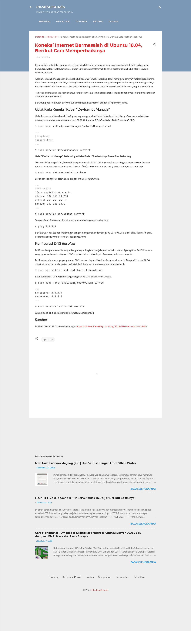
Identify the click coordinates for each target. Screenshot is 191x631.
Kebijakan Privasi (71, 577)
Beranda (44, 21)
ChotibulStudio (50, 7)
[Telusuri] (160, 8)
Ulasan (113, 21)
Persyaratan (122, 577)
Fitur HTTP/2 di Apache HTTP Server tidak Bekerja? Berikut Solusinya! (85, 498)
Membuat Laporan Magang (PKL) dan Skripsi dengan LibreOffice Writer (85, 463)
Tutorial (81, 21)
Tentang (53, 577)
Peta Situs (139, 577)
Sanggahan (104, 577)
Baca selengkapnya (143, 488)
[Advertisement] (95, 434)
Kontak (90, 577)
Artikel (98, 21)
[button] (154, 44)
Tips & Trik (63, 21)
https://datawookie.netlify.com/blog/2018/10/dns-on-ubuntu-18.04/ (112, 326)
